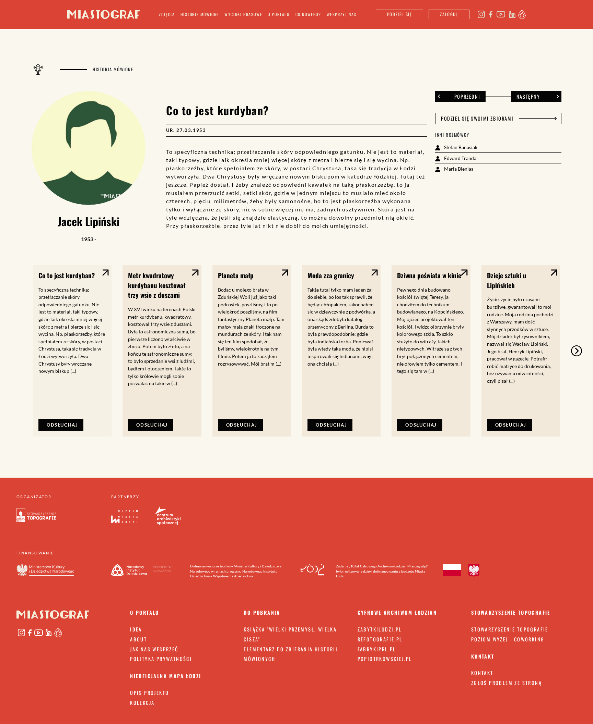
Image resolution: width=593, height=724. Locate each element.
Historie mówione (200, 14)
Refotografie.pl (380, 639)
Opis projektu (149, 692)
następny (528, 96)
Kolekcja (142, 702)
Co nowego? (308, 14)
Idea (136, 629)
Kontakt (482, 672)
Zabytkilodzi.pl (380, 629)
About (138, 639)
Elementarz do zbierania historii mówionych (291, 654)
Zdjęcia (167, 14)
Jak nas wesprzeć (154, 649)
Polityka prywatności (161, 658)
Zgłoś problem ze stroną (506, 682)
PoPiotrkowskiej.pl (385, 658)
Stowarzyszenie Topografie (509, 629)
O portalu (279, 14)
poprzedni (467, 96)
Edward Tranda (459, 158)
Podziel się (399, 14)
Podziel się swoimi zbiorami (477, 118)
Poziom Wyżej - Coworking (508, 639)
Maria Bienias (458, 169)
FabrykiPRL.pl (377, 649)
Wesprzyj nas (342, 14)
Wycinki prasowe (243, 14)
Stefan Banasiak (460, 147)
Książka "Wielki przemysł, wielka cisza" (290, 634)
